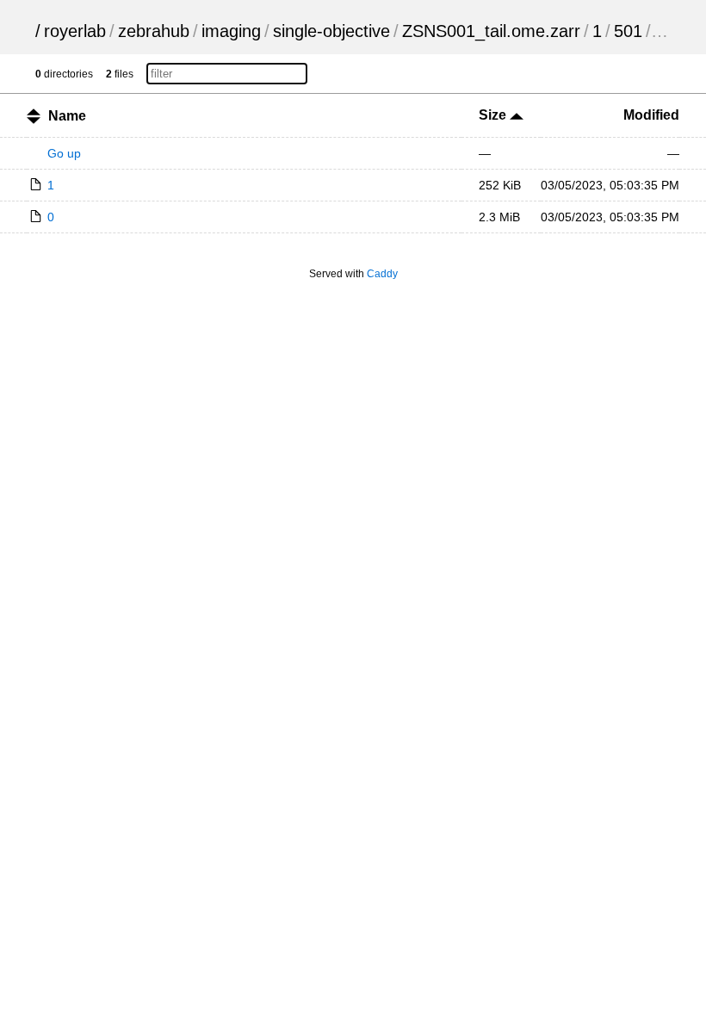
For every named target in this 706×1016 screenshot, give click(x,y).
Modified (651, 115)
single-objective (331, 31)
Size (494, 115)
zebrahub (153, 31)
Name (67, 115)
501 (628, 31)
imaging (231, 31)
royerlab (75, 31)
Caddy (382, 274)
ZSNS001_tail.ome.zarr (491, 31)
